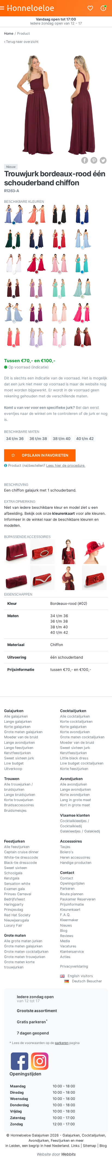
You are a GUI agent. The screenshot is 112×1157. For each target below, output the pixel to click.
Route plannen (71, 894)
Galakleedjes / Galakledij (80, 831)
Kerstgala (11, 878)
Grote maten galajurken (23, 732)
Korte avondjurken (75, 732)
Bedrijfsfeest (14, 899)
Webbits (68, 1154)
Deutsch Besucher (85, 981)
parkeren (62, 1043)
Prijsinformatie (72, 904)
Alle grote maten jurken (23, 941)
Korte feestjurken (74, 769)
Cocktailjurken (93, 1135)
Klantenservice (72, 952)
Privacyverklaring (74, 966)
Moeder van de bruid (21, 737)
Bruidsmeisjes (15, 810)
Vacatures (68, 946)
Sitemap (89, 1146)
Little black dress (74, 758)
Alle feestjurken (16, 847)
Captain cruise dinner (21, 852)
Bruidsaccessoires (19, 805)
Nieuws (66, 925)
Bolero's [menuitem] (66, 852)
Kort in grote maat (75, 805)
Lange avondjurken (19, 742)
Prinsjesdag (13, 910)
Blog (63, 931)
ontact (68, 878)
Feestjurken (60, 1140)
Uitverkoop (13, 769)
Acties (65, 957)
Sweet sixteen (15, 868)
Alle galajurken (16, 716)
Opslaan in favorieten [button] (45, 455)
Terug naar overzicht (21, 42)
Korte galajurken (17, 727)
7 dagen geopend (33, 1033)
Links (75, 1146)
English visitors (78, 976)
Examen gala (14, 889)
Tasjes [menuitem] (65, 847)
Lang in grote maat (75, 800)
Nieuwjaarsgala (16, 920)
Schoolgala (13, 873)
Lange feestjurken (18, 748)
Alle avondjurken (73, 784)
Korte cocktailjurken (76, 721)
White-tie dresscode (21, 857)
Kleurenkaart (70, 910)
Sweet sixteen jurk (19, 758)
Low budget (14, 763)
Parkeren (67, 889)
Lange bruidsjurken (19, 795)
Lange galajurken (18, 721)
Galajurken (71, 1135)
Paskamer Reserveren (77, 899)
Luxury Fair (13, 925)
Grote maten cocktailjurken (82, 737)
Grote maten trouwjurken (24, 957)
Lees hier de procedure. (65, 465)
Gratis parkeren (32, 1021)
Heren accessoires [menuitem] (75, 857)
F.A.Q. (65, 915)
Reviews (66, 936)
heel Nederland (56, 1146)
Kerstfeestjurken (17, 753)
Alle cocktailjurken (75, 716)
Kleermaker (69, 920)
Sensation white (17, 884)
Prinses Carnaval (17, 894)
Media (65, 941)
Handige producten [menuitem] (75, 863)
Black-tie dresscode (20, 863)
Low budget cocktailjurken (81, 763)
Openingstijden (72, 883)
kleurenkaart (63, 513)
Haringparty (13, 904)
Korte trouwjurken (18, 800)
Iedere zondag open (35, 996)
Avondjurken (39, 1140)
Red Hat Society (17, 915)
